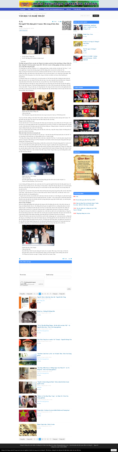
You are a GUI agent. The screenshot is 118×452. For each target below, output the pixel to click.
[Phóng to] (22, 21)
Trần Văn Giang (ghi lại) (43, 330)
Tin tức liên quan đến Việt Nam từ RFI (85, 199)
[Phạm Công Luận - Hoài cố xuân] (28, 430)
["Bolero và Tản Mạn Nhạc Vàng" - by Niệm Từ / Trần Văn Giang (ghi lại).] (28, 402)
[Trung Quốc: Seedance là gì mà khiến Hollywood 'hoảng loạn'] (28, 416)
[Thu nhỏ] (20, 21)
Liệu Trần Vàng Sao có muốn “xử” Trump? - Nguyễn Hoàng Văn (54, 339)
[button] (37, 9)
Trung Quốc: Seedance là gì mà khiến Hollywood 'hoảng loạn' (53, 410)
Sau (59, 21)
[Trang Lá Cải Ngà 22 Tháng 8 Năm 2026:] (78, 43)
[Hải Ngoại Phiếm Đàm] (59, 3)
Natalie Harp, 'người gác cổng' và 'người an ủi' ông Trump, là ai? (90, 27)
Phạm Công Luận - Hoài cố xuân (46, 424)
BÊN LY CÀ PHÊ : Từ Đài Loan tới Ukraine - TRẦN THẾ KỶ (90, 58)
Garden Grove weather (86, 85)
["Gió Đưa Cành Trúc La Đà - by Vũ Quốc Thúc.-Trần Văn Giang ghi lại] (28, 359)
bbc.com (39, 413)
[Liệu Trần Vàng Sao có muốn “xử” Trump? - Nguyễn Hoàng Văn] (28, 345)
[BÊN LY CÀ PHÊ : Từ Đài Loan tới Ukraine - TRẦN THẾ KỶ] (78, 58)
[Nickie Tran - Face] (78, 36)
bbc (77, 196)
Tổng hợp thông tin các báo (83, 213)
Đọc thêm (39, 302)
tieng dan (39, 387)
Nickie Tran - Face (88, 34)
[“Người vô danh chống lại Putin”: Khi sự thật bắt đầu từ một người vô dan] (28, 387)
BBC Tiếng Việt (23, 30)
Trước (55, 21)
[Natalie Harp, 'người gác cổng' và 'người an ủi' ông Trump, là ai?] (78, 27)
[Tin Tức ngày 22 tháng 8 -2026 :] (78, 51)
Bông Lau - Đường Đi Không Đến (46, 311)
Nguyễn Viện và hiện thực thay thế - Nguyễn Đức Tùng (51, 297)
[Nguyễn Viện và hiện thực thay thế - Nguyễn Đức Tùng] (28, 303)
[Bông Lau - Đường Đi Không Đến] (28, 317)
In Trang (20, 259)
